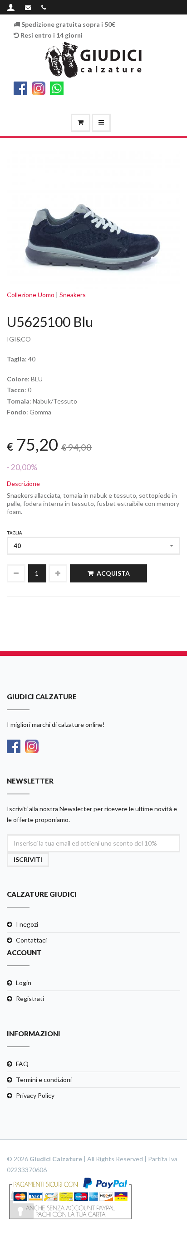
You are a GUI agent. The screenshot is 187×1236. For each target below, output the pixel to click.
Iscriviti (28, 859)
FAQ (22, 1064)
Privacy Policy (35, 1095)
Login (23, 982)
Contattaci (31, 940)
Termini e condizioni (44, 1079)
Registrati (30, 998)
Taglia (14, 532)
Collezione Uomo (30, 294)
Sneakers (72, 294)
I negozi (27, 924)
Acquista (113, 573)
